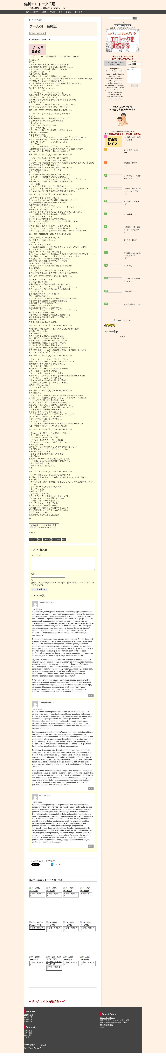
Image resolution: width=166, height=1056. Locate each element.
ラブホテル (56, 540)
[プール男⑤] (85, 888)
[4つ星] (34, 527)
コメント (36, 555)
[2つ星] (31, 527)
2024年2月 (28, 1019)
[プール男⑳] (68, 957)
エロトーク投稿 (48, 12)
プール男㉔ (50, 891)
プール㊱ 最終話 (130, 240)
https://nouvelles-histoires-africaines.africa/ (49, 721)
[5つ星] (35, 527)
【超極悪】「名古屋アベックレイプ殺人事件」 (132, 229)
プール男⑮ (33, 891)
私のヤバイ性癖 (35, 925)
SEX (40, 540)
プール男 (46, 540)
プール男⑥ (50, 925)
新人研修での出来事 (131, 201)
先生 (64, 540)
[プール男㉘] (34, 957)
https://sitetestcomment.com (115, 71)
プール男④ (67, 891)
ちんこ (103, 1027)
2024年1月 (28, 1021)
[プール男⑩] (85, 957)
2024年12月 (28, 1015)
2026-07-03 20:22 (37, 802)
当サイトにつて (32, 12)
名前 (33, 574)
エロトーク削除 (65, 12)
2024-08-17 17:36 (37, 609)
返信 (90, 696)
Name (134, 61)
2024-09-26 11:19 (37, 709)
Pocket (57, 864)
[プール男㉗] (85, 922)
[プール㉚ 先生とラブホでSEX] (54, 957)
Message (134, 67)
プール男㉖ (128, 291)
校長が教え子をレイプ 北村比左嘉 (114, 1020)
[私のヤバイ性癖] (36, 922)
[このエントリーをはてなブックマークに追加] (52, 864)
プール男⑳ (67, 959)
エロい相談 (28, 1033)
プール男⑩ (84, 959)
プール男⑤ (84, 891)
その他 (26, 1037)
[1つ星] (30, 527)
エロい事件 (28, 1031)
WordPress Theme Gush (34, 1048)
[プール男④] (68, 888)
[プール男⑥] (51, 922)
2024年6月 (28, 1017)
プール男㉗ (84, 925)
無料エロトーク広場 (39, 4)
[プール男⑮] (34, 888)
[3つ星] (32, 527)
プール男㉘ (33, 959)
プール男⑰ (67, 925)
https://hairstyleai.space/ (51, 842)
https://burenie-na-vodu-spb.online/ (54, 630)
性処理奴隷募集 (130, 304)
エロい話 (32, 540)
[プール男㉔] (51, 888)
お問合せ (78, 12)
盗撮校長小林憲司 (130, 163)
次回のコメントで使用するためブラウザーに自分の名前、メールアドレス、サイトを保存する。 (62, 584)
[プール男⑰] (68, 922)
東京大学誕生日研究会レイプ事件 (113, 1022)
